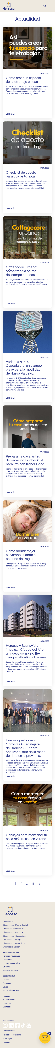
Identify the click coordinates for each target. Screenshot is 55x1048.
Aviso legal (7, 1039)
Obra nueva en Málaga (12, 940)
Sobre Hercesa (9, 1000)
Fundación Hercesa (11, 990)
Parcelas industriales (11, 956)
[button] (45, 1038)
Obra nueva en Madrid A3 (13, 932)
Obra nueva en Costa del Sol (14, 943)
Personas (7, 983)
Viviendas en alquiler (11, 947)
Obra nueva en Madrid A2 (13, 929)
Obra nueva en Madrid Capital (15, 925)
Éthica (5, 987)
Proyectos (7, 1003)
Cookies (6, 1043)
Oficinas (6, 967)
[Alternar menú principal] (50, 6)
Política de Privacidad (12, 1035)
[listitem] (5, 1025)
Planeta (6, 980)
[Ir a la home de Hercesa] (11, 6)
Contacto (7, 1007)
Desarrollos (7, 960)
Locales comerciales (11, 963)
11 (32, 883)
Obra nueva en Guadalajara (14, 936)
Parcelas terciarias (10, 971)
